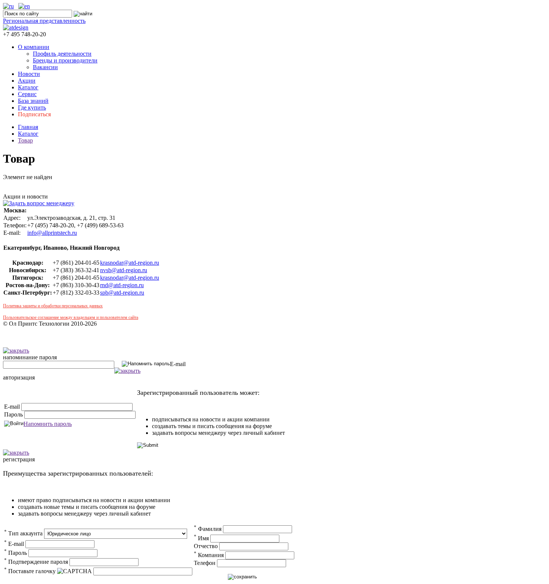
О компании (33, 47)
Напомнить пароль (48, 424)
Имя (201, 538)
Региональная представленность (44, 21)
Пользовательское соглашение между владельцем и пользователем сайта (70, 317)
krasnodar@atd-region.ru (129, 262)
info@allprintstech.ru (52, 233)
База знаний (33, 101)
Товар (25, 140)
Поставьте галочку (30, 571)
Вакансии (45, 67)
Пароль (13, 414)
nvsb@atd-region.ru (123, 270)
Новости (29, 74)
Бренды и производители (65, 60)
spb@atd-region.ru (122, 292)
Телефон (204, 563)
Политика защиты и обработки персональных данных (53, 305)
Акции (26, 80)
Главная (28, 127)
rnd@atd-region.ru (122, 285)
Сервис (27, 94)
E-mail (178, 364)
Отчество (206, 546)
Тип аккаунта (23, 533)
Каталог (28, 87)
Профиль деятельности (62, 53)
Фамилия (207, 529)
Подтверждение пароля (36, 562)
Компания (209, 555)
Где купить (32, 107)
